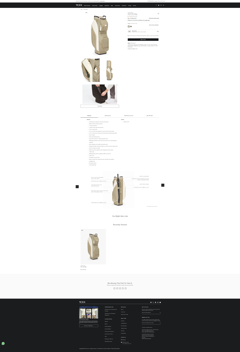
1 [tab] (119, 209)
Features (89, 115)
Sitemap (118, 348)
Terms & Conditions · (107, 348)
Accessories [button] (117, 5)
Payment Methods (108, 326)
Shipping (106, 321)
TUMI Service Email (125, 342)
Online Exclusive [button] (87, 5)
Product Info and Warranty (109, 331)
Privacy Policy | (113, 348)
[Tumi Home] (79, 5)
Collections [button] (124, 5)
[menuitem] (87, 5)
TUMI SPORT (82, 265)
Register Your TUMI (124, 314)
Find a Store (151, 1)
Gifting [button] (129, 5)
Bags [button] (112, 5)
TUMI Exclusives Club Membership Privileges (111, 310)
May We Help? (150, 115)
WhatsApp (124, 339)
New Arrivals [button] (94, 5)
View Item (93, 261)
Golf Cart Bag (83, 266)
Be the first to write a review (154, 18)
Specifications (108, 115)
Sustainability (123, 333)
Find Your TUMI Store (88, 325)
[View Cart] (163, 5)
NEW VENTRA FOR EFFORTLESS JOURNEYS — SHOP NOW (88, 1)
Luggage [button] (101, 5)
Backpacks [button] (107, 5)
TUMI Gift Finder (124, 328)
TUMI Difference (124, 323)
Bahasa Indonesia (161, 1)
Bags (81, 9)
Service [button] (134, 5)
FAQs (106, 336)
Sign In (122, 309)
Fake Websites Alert (108, 341)
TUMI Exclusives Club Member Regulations (110, 314)
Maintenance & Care (128, 115)
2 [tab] (121, 209)
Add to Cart (143, 39)
